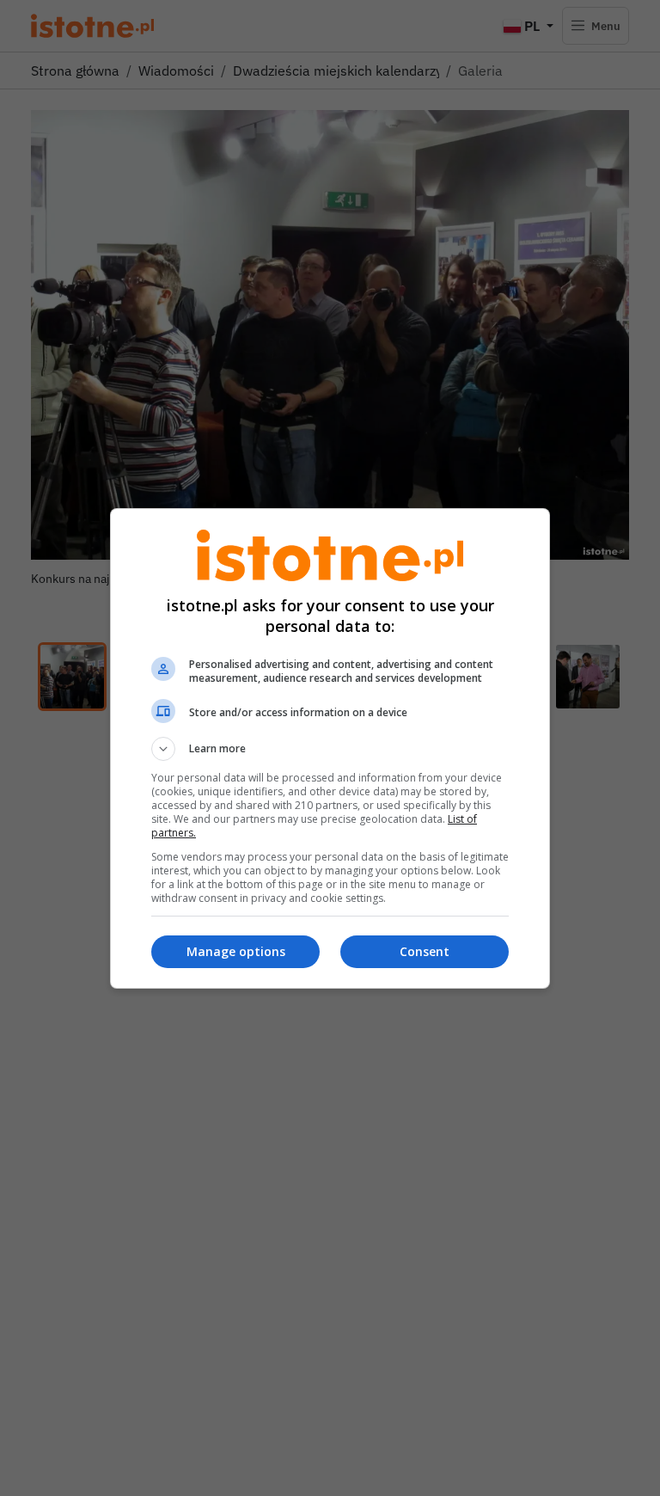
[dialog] (330, 748)
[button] (330, 749)
